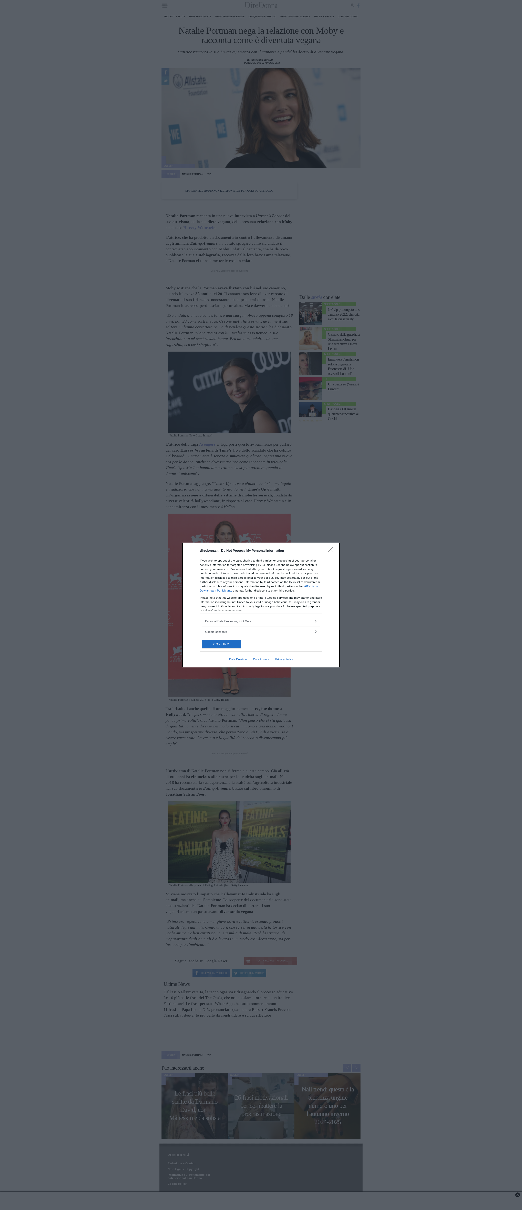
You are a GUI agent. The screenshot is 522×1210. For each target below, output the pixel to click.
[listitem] (261, 621)
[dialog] (261, 605)
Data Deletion (238, 659)
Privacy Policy (284, 659)
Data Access (261, 659)
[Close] (331, 551)
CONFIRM (221, 644)
